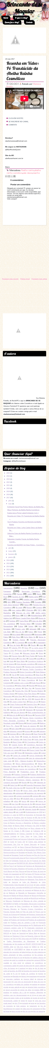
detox (30, 968)
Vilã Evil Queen (23, 947)
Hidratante (29, 710)
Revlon (5, 659)
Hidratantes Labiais (31, 753)
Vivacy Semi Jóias (30, 791)
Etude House (35, 683)
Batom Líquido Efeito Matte (25, 618)
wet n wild (19, 812)
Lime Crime (7, 758)
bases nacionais (39, 696)
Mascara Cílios (8, 651)
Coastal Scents (17, 745)
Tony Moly (22, 659)
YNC (41, 947)
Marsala (6, 896)
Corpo (12, 842)
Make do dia (13, 715)
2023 (8, 479)
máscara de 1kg (26, 804)
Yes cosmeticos (9, 624)
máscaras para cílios (13, 807)
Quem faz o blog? (12, 22)
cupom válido (39, 966)
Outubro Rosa (38, 906)
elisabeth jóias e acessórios (33, 799)
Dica (44, 599)
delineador (33, 629)
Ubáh (41, 726)
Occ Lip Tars (32, 766)
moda (38, 659)
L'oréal (43, 753)
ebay (5, 731)
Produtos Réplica (36, 721)
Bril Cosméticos (30, 742)
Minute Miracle (24, 896)
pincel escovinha (11, 990)
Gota (44, 874)
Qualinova (6, 931)
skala (41, 645)
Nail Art (22, 715)
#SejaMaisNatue (36, 615)
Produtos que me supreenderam (34, 777)
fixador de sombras (28, 974)
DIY (16, 847)
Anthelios (16, 739)
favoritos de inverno (30, 971)
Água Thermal (38, 734)
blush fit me (18, 958)
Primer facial (21, 651)
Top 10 (14, 675)
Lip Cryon (30, 885)
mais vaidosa (16, 610)
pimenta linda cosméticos (37, 987)
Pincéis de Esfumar (10, 914)
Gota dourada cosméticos (26, 664)
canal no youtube (18, 960)
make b (23, 678)
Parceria (19, 594)
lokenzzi (24, 976)
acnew (35, 949)
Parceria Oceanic (12, 718)
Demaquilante (8, 626)
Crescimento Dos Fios (11, 844)
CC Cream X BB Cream (20, 831)
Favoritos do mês (18, 597)
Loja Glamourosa (20, 758)
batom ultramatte (9, 955)
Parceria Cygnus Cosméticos (32, 909)
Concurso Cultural (26, 839)
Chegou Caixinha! (26, 834)
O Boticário (29, 610)
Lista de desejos (19, 712)
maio (10, 504)
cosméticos (39, 963)
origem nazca (28, 807)
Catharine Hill (38, 831)
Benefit (5, 648)
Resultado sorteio (9, 723)
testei (32, 1003)
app (42, 949)
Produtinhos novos (28, 772)
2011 (8, 576)
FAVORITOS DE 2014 (24, 863)
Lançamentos (8, 588)
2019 (8, 491)
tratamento (33, 1006)
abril (9, 548)
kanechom (7, 976)
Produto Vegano (9, 694)
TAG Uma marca (24, 939)
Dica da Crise (39, 855)
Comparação (16, 707)
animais (6, 729)
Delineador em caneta (11, 750)
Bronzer (29, 607)
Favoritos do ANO (16, 710)
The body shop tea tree (14, 788)
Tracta (5, 653)
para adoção (15, 987)
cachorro (6, 960)
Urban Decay (8, 791)
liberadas (16, 976)
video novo (26, 1009)
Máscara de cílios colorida (33, 901)
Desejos (29, 855)
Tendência (42, 939)
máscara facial (40, 804)
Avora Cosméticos (28, 680)
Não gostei (10, 906)
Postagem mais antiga (39, 279)
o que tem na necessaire (22, 982)
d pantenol (22, 968)
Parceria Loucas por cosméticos (24, 769)
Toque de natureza (29, 726)
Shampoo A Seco (18, 936)
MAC (9, 602)
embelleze (6, 801)
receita (35, 998)
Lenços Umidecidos (36, 756)
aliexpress (6, 678)
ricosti (15, 680)
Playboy (40, 656)
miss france (10, 699)
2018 (8, 494)
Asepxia (29, 818)
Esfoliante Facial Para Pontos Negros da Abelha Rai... (26, 507)
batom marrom (8, 796)
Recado (16, 931)
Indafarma (6, 712)
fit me (15, 974)
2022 (8, 482)
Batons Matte (19, 826)
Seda (22, 785)
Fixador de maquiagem (11, 874)
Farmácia (20, 866)
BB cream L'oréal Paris (18, 702)
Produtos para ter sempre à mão (23, 922)
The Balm (28, 696)
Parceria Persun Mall (11, 669)
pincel (19, 699)
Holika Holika (21, 686)
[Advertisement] (24, 251)
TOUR (34, 939)
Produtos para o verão (13, 777)
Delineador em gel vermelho (13, 850)
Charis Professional (16, 704)
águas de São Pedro (11, 737)
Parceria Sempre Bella (11, 912)
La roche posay (37, 648)
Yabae (28, 949)
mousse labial (29, 979)
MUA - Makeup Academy (24, 761)
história (40, 974)
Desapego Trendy (18, 855)
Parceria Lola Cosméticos (34, 667)
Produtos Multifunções (38, 774)
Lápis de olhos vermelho (13, 887)
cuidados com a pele (30, 599)
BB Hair (38, 818)
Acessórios (29, 815)
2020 (8, 488)
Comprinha (7, 683)
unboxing (28, 734)
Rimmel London (31, 723)
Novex (30, 715)
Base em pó (33, 702)
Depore (24, 750)
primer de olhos (26, 990)
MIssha (37, 887)
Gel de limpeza (8, 664)
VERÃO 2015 (8, 947)
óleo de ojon (27, 1011)
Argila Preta (27, 739)
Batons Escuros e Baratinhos (20, 823)
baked (24, 952)
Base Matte (21, 661)
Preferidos (22, 914)
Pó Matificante (36, 925)
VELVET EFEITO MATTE (34, 944)
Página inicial (25, 279)
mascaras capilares (13, 979)
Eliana (43, 858)
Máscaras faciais (29, 653)
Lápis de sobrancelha (36, 758)
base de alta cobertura (36, 952)
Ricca (32, 782)
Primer (40, 632)
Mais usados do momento (22, 890)
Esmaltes (38, 602)
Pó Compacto (19, 642)
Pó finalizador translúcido (33, 928)
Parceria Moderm (37, 691)
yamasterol (36, 1009)
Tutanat (31, 659)
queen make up (15, 998)
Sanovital (22, 933)
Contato (29, 22)
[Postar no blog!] (9, 176)
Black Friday (17, 742)
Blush (5, 597)
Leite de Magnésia (29, 882)
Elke (7, 861)
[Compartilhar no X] (12, 176)
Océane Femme (19, 640)
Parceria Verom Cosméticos (32, 718)
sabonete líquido (30, 809)
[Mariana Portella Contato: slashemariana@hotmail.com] (15, 51)
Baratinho (6, 742)
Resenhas (23, 588)
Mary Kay (28, 688)
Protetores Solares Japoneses (28, 780)
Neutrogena (38, 634)
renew (23, 1001)
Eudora (20, 626)
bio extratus (39, 955)
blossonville (7, 958)
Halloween (9, 877)
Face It (11, 866)
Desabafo (21, 852)
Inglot (5, 882)
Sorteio (30, 626)
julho (10, 501)
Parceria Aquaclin (15, 667)
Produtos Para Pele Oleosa (27, 694)
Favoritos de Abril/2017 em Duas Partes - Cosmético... (26, 545)
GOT (23, 874)
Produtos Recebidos (23, 602)
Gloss (26, 648)
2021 (8, 485)
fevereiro (11, 554)
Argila (11, 661)
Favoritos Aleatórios (18, 869)
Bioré (41, 680)
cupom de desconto (25, 966)
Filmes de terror (38, 871)
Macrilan (32, 686)
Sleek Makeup (41, 672)
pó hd (32, 995)
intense (32, 801)
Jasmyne (15, 882)
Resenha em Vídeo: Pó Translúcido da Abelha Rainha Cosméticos (23, 70)
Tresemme (29, 788)
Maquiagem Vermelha (35, 893)
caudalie (6, 963)
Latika (8, 756)
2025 (8, 473)
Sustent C (6, 939)
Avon (37, 588)
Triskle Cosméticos (26, 675)
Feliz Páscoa (19, 871)
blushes (27, 958)
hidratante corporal (15, 731)
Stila (42, 936)
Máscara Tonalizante (13, 901)
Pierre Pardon (30, 656)
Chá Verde (39, 834)
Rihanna (21, 723)
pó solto (19, 809)
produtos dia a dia (19, 992)
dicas (18, 799)
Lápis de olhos (37, 621)
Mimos (40, 764)
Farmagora (7, 591)
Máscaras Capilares (10, 766)
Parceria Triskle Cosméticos (32, 669)
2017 (8, 497)
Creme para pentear (35, 842)
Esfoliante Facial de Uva (20, 861)
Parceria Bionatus (10, 909)
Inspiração (27, 634)
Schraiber (38, 624)
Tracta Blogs (23, 621)
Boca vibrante (36, 828)
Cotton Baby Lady (9, 747)
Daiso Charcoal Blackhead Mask (32, 847)
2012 (8, 573)
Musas (43, 898)
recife (42, 998)
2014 (8, 566)
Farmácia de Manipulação (35, 866)
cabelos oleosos (38, 958)
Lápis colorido (41, 885)
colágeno (28, 963)
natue (35, 731)
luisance (27, 731)
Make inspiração (13, 599)
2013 (8, 569)
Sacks (14, 933)
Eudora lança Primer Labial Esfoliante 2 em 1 (23, 513)
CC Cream (15, 653)
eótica (16, 801)
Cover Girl (21, 842)
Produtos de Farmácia (18, 920)
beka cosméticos (25, 955)
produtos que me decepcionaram (15, 995)
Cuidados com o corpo (21, 683)
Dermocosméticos (9, 852)
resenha (36, 173)
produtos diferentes (36, 992)
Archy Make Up (29, 637)
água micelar (16, 1011)
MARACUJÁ (28, 887)
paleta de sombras (22, 984)
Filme (28, 871)
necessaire (7, 982)
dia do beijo (39, 968)
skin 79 (17, 1003)
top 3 (20, 734)
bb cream (19, 607)
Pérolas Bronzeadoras (21, 925)
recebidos (27, 998)
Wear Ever (39, 675)
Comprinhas (7, 594)
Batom (39, 594)
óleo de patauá (38, 1011)
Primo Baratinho (9, 772)
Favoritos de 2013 (33, 869)
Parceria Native (17, 656)
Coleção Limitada (9, 836)
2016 (8, 560)
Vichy (18, 791)
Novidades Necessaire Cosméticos (33, 904)
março (10, 551)
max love (15, 804)
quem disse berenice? (11, 605)
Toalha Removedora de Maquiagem (21, 941)
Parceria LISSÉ (40, 715)
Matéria (14, 896)
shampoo (13, 734)
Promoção (9, 780)
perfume (6, 680)
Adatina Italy (7, 618)
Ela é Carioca (30, 858)
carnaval (29, 960)
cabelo (29, 594)
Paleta (5, 637)
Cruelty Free (39, 747)
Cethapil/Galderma (9, 834)
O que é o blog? (21, 17)
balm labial (15, 729)
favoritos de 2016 (15, 971)
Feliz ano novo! (8, 753)
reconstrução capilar (10, 1001)
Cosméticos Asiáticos (35, 661)
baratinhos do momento (35, 793)
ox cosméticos (8, 984)
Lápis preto (7, 761)
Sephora (13, 659)
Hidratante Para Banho (35, 879)
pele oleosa (27, 173)
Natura (26, 605)
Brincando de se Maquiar (24, 8)
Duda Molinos (29, 707)
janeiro (10, 557)
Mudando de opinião (22, 898)
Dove (5, 858)
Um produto (19, 944)
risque (30, 1001)
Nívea (41, 653)
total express (21, 1006)
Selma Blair (33, 933)
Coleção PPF (16, 648)
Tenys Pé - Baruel (13, 726)
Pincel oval (39, 912)
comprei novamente (23, 796)
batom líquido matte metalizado (32, 729)
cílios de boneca (9, 968)
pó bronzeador (8, 809)
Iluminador (39, 710)
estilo (5, 971)
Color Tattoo (38, 836)
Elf (38, 858)
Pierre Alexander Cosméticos (14, 721)
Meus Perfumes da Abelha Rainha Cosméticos (23, 510)
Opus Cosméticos (23, 906)
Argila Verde (38, 739)
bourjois (15, 678)
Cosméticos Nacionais (35, 745)
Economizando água (16, 858)
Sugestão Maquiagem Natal (36, 785)
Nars (22, 766)
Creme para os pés (25, 747)
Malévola (12, 893)
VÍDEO (34, 947)
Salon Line (13, 785)
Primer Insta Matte (10, 917)
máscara (40, 979)
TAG (7, 675)
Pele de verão (27, 912)
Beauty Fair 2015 (33, 826)
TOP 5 (39, 610)
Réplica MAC (26, 931)
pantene (34, 984)
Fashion (6, 869)
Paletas (6, 656)
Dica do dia (19, 632)
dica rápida (16, 634)
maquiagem (33, 976)
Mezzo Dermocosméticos (25, 764)
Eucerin (11, 863)
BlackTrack (24, 828)
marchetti (42, 976)
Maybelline (7, 613)
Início (5, 17)
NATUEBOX (7, 904)
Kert (40, 626)
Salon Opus (18, 696)
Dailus (5, 610)
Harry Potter (20, 877)
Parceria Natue (25, 624)
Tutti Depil (39, 788)
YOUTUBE (7, 949)
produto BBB (38, 990)
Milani (25, 645)
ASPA (21, 815)
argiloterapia (19, 793)
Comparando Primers (10, 839)
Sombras (12, 621)
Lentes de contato (19, 756)
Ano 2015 (27, 699)
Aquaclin (37, 699)
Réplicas (43, 723)
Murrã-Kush (35, 898)
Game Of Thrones (33, 874)
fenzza (24, 801)
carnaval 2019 (39, 960)
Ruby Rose (16, 637)
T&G (14, 939)
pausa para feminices (36, 678)
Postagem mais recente (10, 279)
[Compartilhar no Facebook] (14, 176)
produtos (6, 992)
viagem (17, 1009)
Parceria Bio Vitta (21, 691)
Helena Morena (19, 879)
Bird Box (13, 828)
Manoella (21, 893)
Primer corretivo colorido (28, 917)
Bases (17, 615)
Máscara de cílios (23, 613)
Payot (41, 769)
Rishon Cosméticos (26, 672)
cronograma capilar (10, 966)
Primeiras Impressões (36, 914)
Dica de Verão (15, 645)
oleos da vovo (39, 982)
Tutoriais (6, 634)
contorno (36, 796)
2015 (8, 563)
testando (25, 1003)
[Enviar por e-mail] (6, 176)
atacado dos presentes (11, 952)
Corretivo (39, 607)
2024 (8, 476)
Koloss (30, 632)
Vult (44, 597)
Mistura (34, 896)
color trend (17, 963)
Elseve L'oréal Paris (36, 750)
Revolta (24, 782)
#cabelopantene (31, 812)
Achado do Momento (30, 737)
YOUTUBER (18, 949)
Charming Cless (31, 704)
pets (23, 987)
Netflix (16, 904)
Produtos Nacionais (10, 672)
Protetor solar (20, 629)
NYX (25, 615)
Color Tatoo (24, 836)
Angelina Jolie (19, 818)
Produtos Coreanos (20, 774)
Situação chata (32, 936)
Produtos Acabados (36, 651)
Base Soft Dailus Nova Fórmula (28, 820)
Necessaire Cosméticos (31, 591)
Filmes (19, 753)
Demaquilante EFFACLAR (35, 850)
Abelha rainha (27, 170)
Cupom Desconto (30, 844)
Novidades (7, 629)
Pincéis (33, 645)
